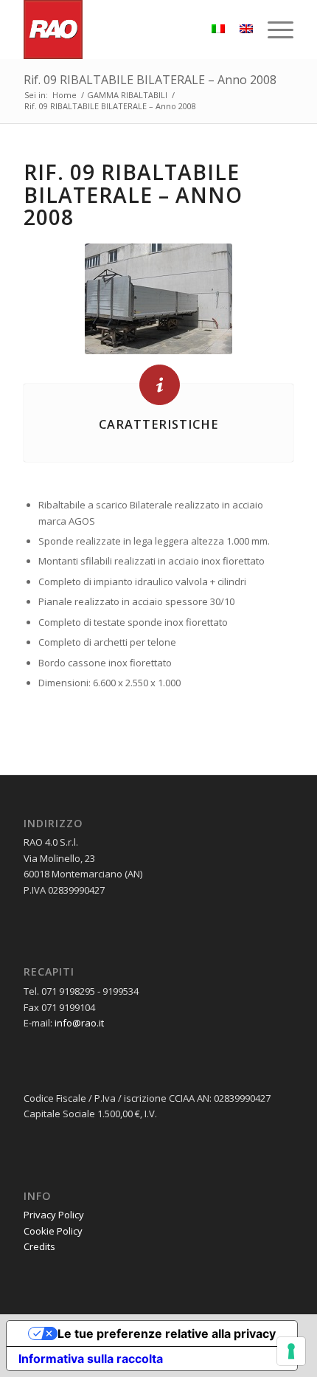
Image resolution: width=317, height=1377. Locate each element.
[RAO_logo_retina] (131, 29)
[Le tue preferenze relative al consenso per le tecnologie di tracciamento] (291, 1351)
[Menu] (273, 29)
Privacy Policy (54, 1214)
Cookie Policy (53, 1231)
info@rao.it (79, 1022)
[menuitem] (273, 29)
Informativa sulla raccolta (90, 1358)
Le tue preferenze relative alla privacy (167, 1333)
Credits (39, 1246)
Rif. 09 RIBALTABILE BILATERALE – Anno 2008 (150, 80)
